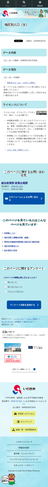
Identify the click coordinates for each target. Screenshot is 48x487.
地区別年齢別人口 (11, 246)
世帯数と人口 (9, 233)
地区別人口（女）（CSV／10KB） (21, 83)
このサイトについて (24, 442)
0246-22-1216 (17, 186)
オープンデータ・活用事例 (11, 322)
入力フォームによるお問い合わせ (23, 198)
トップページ (19, 319)
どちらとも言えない (16, 292)
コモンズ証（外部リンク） (18, 150)
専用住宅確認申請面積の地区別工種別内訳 (22, 242)
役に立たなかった (15, 287)
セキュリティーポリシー (24, 465)
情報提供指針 (24, 448)
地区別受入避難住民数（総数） (17, 238)
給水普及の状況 (10, 250)
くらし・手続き (32, 319)
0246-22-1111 (16, 401)
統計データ (28, 322)
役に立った (12, 282)
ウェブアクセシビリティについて (24, 459)
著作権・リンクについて (24, 454)
